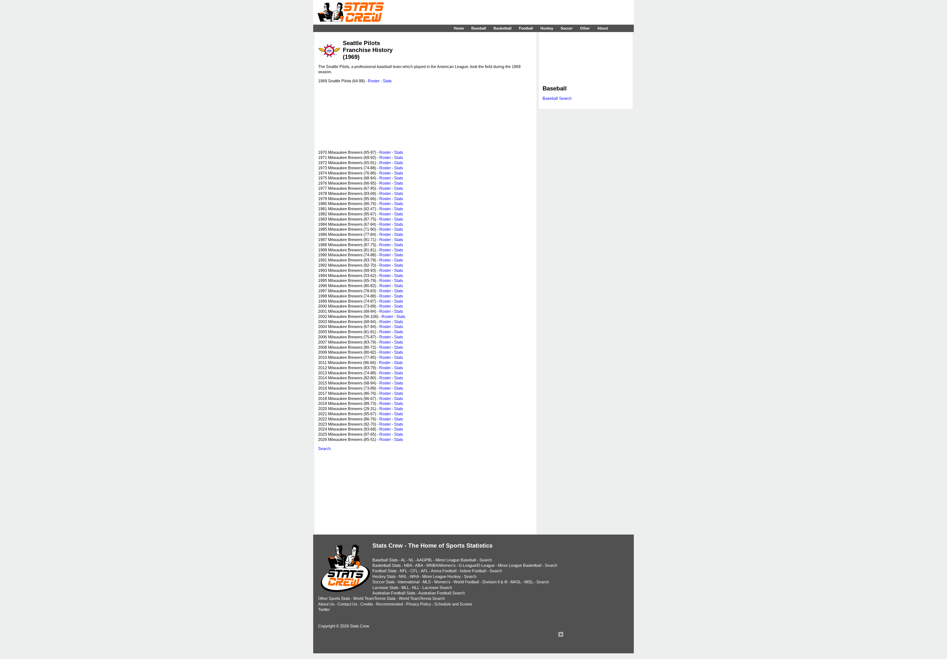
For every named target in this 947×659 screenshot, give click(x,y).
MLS (427, 582)
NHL (403, 576)
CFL (414, 571)
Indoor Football (473, 571)
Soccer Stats (383, 582)
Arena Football (444, 571)
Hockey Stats (384, 576)
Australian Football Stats (393, 593)
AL (403, 560)
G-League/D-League (477, 565)
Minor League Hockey (441, 576)
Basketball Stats (386, 565)
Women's (442, 582)
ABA (419, 565)
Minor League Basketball (520, 565)
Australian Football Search (441, 593)
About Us (326, 604)
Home (459, 28)
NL (411, 560)
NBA (408, 565)
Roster (374, 81)
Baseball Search (557, 98)
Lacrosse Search (437, 588)
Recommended (389, 604)
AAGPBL (424, 560)
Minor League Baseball (456, 560)
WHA (414, 576)
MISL (528, 582)
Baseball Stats (385, 560)
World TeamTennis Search (422, 598)
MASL (515, 582)
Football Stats (384, 571)
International (408, 582)
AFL (424, 571)
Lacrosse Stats (385, 588)
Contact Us (347, 604)
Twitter (324, 609)
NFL (403, 571)
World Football (466, 582)
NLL (415, 588)
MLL (405, 588)
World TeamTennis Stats (374, 598)
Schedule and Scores (453, 604)
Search (324, 449)
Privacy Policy (418, 604)
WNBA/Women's (440, 565)
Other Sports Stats (334, 598)
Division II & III (494, 582)
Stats (387, 81)
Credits (366, 604)
